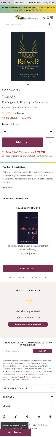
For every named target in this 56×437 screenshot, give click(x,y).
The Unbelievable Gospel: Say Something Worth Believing (28, 247)
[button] (28, 84)
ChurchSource (21, 2)
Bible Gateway (35, 2)
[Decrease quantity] (5, 131)
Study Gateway (50, 2)
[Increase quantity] (51, 131)
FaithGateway (6, 2)
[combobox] (28, 24)
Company (8, 397)
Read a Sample (11, 89)
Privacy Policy (23, 377)
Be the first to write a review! (28, 324)
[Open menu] (4, 17)
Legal (7, 405)
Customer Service (15, 388)
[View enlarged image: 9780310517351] (28, 56)
